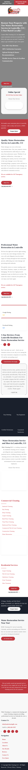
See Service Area (8, 638)
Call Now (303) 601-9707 (7, 2)
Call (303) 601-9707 (6, 86)
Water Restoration (7, 534)
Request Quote (14, 131)
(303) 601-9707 (11, 727)
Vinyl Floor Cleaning (8, 522)
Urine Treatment (6, 580)
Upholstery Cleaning (7, 577)
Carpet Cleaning (6, 515)
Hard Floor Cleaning (7, 518)
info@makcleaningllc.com (9, 724)
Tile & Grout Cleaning (8, 574)
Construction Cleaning (8, 531)
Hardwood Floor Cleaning (9, 525)
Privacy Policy (11, 767)
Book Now (6, 83)
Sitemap (19, 767)
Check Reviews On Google (10, 361)
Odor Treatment (6, 583)
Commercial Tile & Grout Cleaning (12, 528)
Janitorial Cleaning (7, 506)
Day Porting (5, 509)
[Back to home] (14, 10)
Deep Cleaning (6, 512)
